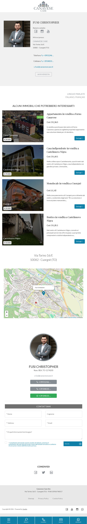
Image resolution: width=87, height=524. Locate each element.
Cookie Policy (58, 498)
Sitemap (31, 498)
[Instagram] (42, 31)
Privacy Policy (43, 498)
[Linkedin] (51, 473)
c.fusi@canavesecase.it (43, 67)
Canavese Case (40, 41)
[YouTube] (48, 31)
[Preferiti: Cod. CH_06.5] (41, 139)
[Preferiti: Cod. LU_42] (41, 208)
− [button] (6, 315)
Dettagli (79, 138)
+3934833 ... (48, 61)
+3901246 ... (48, 55)
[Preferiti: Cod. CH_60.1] (41, 174)
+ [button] (6, 312)
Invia (67, 444)
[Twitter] (43, 473)
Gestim (25, 509)
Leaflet (61, 317)
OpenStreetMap (72, 317)
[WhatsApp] (82, 509)
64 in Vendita (44, 74)
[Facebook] (36, 31)
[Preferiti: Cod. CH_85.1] (41, 242)
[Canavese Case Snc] (43, 6)
